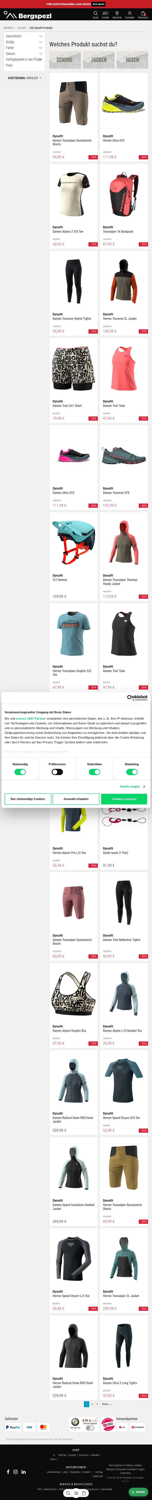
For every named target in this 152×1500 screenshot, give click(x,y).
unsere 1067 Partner (31, 718)
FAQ (40, 1489)
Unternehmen (53, 1472)
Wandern (95, 1455)
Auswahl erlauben (76, 799)
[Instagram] (15, 1472)
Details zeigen (130, 786)
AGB (61, 1489)
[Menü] (97, 1419)
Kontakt (86, 1472)
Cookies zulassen (124, 799)
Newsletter (107, 1489)
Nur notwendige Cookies (28, 799)
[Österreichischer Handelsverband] (108, 1424)
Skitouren (83, 1455)
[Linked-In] (24, 1472)
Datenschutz (50, 1489)
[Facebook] (8, 1472)
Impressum (93, 1489)
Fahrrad (62, 1455)
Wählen (23, 78)
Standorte (75, 1472)
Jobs (65, 1472)
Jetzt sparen (98, 4)
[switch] (57, 772)
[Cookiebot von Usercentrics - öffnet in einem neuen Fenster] (130, 698)
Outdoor (72, 1455)
